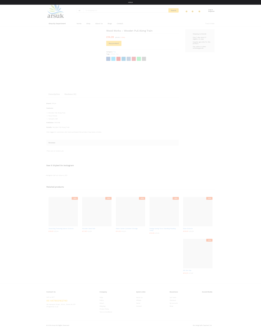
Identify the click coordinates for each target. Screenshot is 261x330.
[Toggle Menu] (2, 2)
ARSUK (130, 2)
